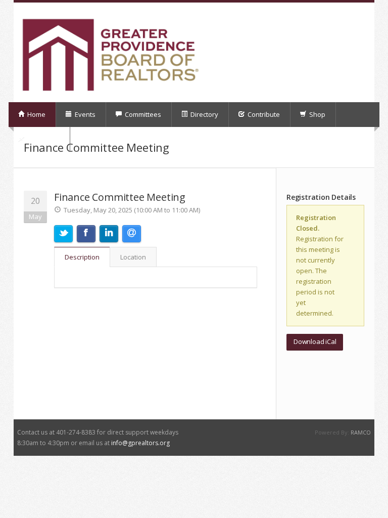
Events (84, 114)
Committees (142, 114)
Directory (203, 114)
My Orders (43, 139)
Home (35, 114)
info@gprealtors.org (140, 443)
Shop (316, 114)
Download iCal (315, 341)
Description (82, 257)
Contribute (263, 114)
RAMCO (361, 432)
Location (133, 257)
